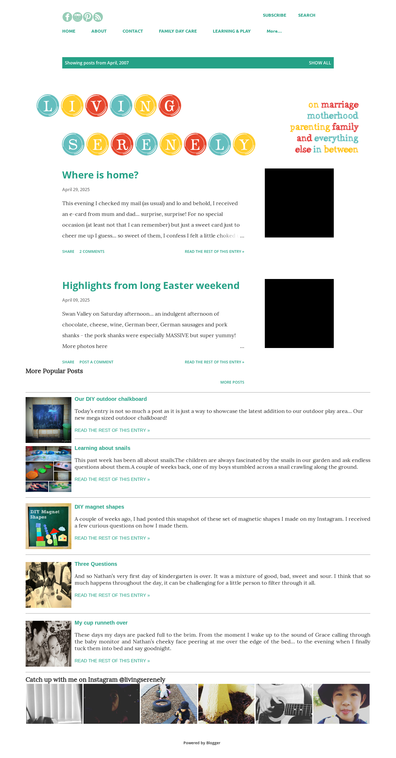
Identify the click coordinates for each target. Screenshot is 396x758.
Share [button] (68, 251)
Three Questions (96, 564)
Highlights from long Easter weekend (151, 285)
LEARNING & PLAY (232, 31)
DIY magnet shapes (99, 507)
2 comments (92, 251)
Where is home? (100, 174)
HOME (68, 31)
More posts (232, 382)
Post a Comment (96, 361)
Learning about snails (102, 448)
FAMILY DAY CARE (178, 31)
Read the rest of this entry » (214, 251)
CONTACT (133, 31)
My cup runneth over (101, 623)
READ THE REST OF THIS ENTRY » (112, 479)
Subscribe (274, 15)
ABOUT (99, 31)
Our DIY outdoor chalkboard (111, 399)
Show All (320, 63)
